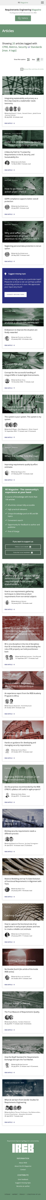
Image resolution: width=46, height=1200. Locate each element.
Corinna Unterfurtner (11, 1114)
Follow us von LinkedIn (22, 547)
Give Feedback (23, 1179)
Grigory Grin (22, 472)
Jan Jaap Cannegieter (31, 843)
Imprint (15, 1194)
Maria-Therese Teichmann (19, 1112)
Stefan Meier (22, 794)
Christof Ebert (22, 750)
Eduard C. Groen (16, 113)
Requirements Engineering (23, 11)
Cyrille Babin (22, 162)
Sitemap (7, 1194)
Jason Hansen (22, 601)
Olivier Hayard (33, 429)
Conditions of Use (34, 1194)
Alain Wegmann (23, 429)
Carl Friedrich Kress (24, 934)
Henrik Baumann (26, 706)
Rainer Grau (21, 380)
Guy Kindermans (23, 206)
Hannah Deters (27, 113)
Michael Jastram (27, 656)
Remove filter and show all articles (33, 69)
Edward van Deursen (17, 843)
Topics (24, 18)
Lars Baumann (15, 706)
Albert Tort (21, 889)
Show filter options (20, 59)
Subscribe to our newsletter (21, 552)
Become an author (23, 1186)
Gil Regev (14, 429)
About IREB (23, 1163)
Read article (9, 123)
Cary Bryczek (37, 656)
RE (23, 2)
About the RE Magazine (23, 1166)
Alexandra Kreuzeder (25, 1114)
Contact (23, 1170)
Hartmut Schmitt (10, 115)
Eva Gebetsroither (34, 1112)
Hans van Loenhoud (24, 976)
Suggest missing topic (15, 294)
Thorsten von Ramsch (24, 337)
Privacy (22, 1194)
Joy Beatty (14, 1022)
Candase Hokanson (24, 1022)
